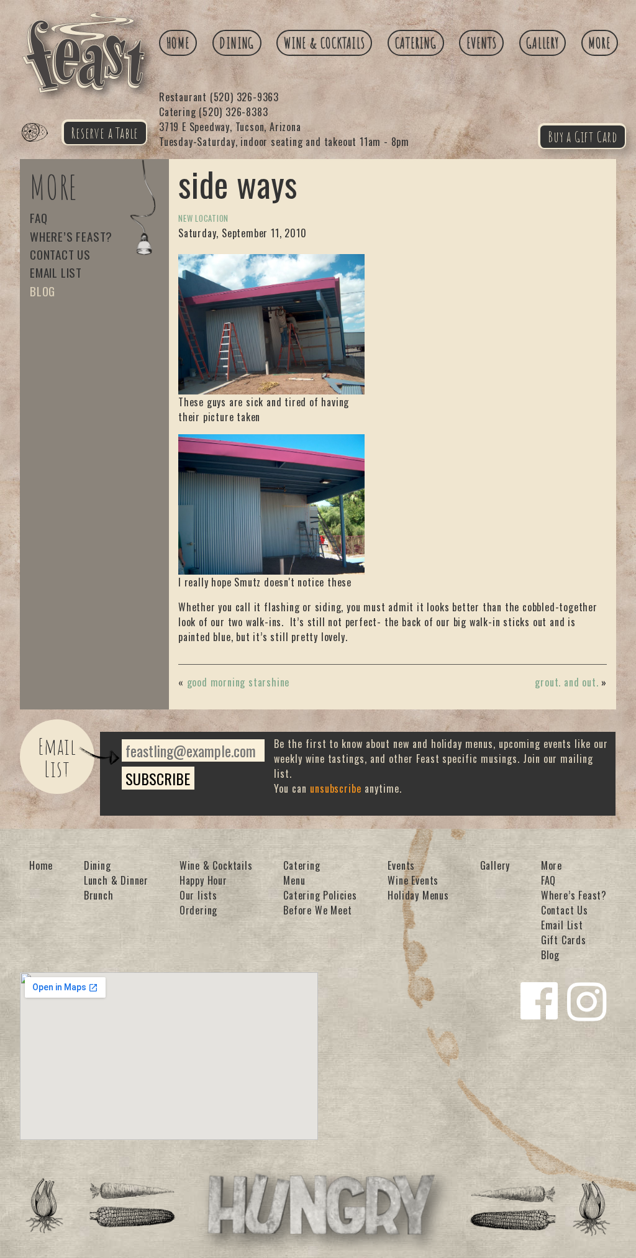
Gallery (542, 43)
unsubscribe (336, 788)
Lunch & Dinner (116, 880)
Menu (294, 880)
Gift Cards (563, 939)
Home (178, 43)
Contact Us (60, 254)
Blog (42, 291)
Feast (42, 146)
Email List (56, 272)
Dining (236, 43)
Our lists (198, 895)
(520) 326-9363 (219, 96)
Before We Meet (317, 910)
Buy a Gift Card (582, 136)
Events (481, 43)
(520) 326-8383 (213, 111)
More (599, 43)
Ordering (198, 910)
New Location (203, 218)
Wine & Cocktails (324, 43)
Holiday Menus (418, 895)
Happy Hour (203, 880)
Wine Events (413, 880)
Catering (416, 43)
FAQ (38, 218)
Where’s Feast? (71, 236)
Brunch (99, 895)
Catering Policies (320, 895)
